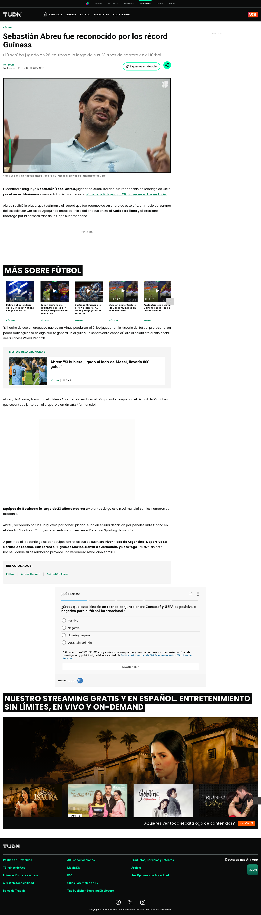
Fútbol (7, 27)
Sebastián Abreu (58, 574)
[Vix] (253, 14)
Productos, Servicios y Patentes (152, 860)
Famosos (129, 4)
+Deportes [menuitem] (101, 14)
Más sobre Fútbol (43, 270)
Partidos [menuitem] (55, 14)
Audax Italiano (30, 574)
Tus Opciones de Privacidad (150, 875)
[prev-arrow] (0, 800)
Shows (98, 4)
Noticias (113, 4)
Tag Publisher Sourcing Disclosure (90, 890)
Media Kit (73, 867)
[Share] (167, 65)
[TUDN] (12, 14)
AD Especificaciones (81, 860)
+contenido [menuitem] (121, 14)
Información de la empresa (21, 875)
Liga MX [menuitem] (71, 14)
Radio (160, 4)
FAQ (69, 875)
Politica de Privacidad (17, 860)
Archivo (136, 867)
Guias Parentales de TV (82, 883)
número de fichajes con (126, 194)
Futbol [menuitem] (85, 14)
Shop (172, 4)
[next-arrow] (170, 301)
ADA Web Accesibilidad (18, 883)
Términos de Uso (14, 867)
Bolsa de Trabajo (14, 890)
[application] (87, 125)
